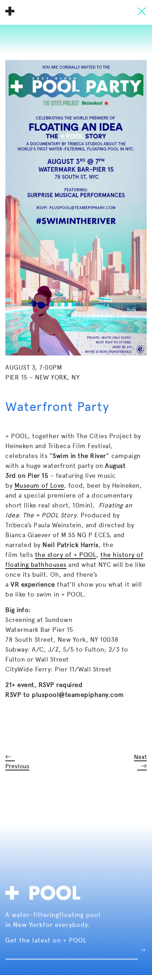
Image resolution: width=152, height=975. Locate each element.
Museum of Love (39, 485)
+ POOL (9, 11)
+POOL (44, 892)
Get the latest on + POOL (46, 940)
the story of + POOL (66, 554)
